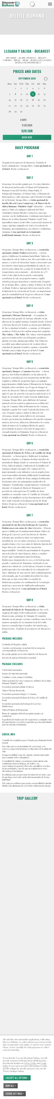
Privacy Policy (30, 1063)
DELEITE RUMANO (27, 15)
